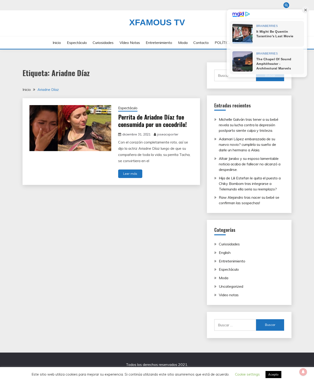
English (225, 252)
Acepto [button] (273, 374)
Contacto (201, 42)
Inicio (57, 42)
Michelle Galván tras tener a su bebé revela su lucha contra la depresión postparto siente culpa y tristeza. (248, 125)
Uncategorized (231, 286)
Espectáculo (77, 42)
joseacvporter (167, 134)
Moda (183, 42)
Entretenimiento (159, 42)
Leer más (130, 174)
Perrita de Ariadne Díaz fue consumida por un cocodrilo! (152, 120)
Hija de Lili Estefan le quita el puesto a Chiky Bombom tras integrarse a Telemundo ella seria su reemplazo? (250, 183)
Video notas (229, 295)
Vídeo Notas (130, 42)
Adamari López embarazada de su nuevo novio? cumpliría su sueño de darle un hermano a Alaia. (247, 144)
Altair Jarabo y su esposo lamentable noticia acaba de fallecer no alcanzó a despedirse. (249, 164)
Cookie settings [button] (247, 374)
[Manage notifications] (303, 372)
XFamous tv (157, 22)
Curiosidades (103, 42)
